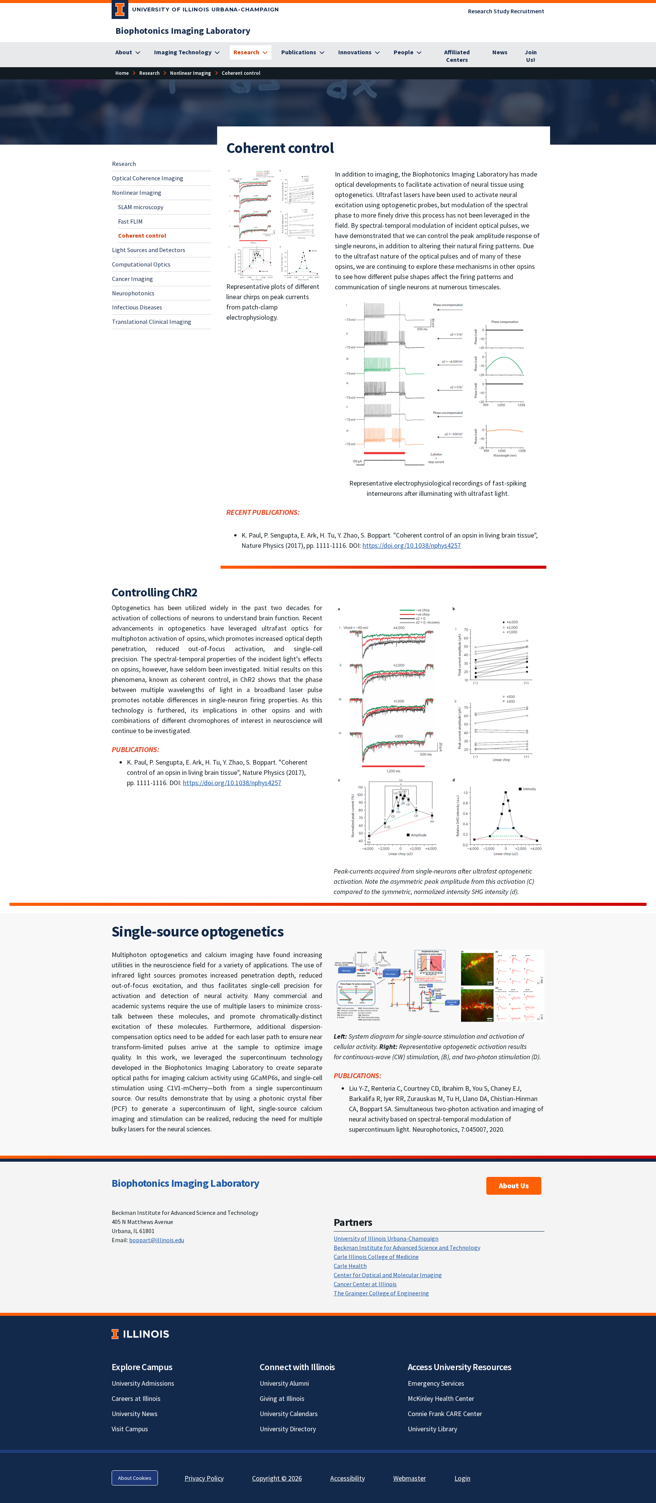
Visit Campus (130, 1428)
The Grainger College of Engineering (381, 1293)
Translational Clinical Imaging (151, 321)
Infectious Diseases (137, 307)
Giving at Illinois (282, 1398)
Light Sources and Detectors (148, 249)
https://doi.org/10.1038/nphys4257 (412, 545)
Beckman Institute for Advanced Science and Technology (407, 1247)
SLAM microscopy (140, 206)
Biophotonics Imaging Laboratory (185, 1183)
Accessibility (347, 1478)
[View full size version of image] (274, 224)
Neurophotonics (133, 292)
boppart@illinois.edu (156, 1240)
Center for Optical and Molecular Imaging (388, 1275)
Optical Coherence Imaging (147, 177)
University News (135, 1413)
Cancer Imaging (132, 278)
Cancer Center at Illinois (365, 1284)
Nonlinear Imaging (136, 192)
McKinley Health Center (441, 1398)
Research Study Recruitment (506, 11)
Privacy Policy (204, 1478)
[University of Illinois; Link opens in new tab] (140, 1334)
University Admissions (143, 1383)
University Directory (288, 1428)
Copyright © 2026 (277, 1478)
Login (462, 1478)
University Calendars (289, 1413)
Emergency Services (436, 1383)
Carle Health (350, 1266)
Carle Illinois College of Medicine (376, 1256)
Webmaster (409, 1478)
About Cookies (134, 1478)
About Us (514, 1185)
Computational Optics (141, 264)
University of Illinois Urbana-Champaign (386, 1238)
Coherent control (142, 235)
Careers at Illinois (136, 1398)
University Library (432, 1428)
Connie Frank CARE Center (445, 1413)
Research (124, 163)
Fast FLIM (130, 221)
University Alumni (284, 1383)
